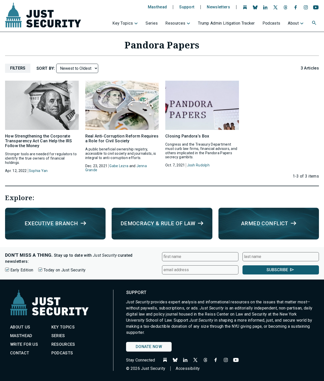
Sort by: (46, 68)
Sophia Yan (38, 171)
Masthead (157, 7)
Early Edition (21, 270)
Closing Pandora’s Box (187, 136)
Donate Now (149, 346)
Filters (17, 68)
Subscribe (277, 269)
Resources (175, 23)
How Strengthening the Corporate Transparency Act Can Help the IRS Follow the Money (38, 141)
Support (186, 7)
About (293, 23)
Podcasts (271, 23)
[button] (314, 23)
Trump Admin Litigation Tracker (226, 23)
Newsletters (218, 7)
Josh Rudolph (198, 165)
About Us (20, 327)
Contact (19, 353)
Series (152, 23)
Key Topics (122, 23)
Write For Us (24, 344)
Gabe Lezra (118, 166)
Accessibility (188, 368)
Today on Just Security (65, 270)
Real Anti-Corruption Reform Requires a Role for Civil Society (122, 138)
